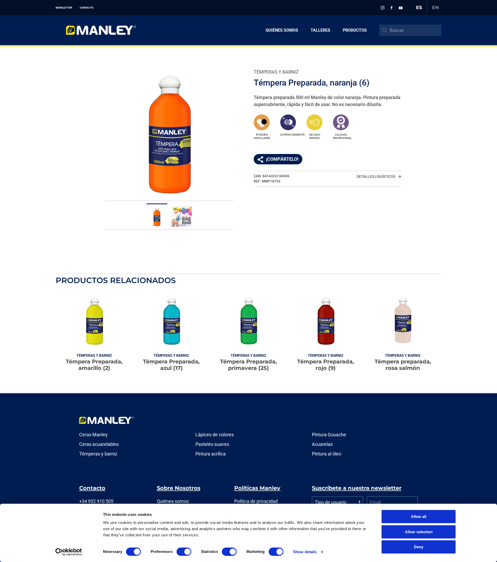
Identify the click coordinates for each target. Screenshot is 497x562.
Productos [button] (355, 30)
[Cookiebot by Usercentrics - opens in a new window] (68, 552)
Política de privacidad (256, 501)
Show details (305, 552)
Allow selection (419, 532)
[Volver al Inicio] (96, 30)
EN (435, 7)
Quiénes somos (282, 30)
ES (419, 7)
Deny (418, 547)
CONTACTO (86, 7)
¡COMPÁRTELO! (282, 159)
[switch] (184, 551)
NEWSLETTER (64, 7)
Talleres (320, 30)
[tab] (157, 215)
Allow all (418, 516)
